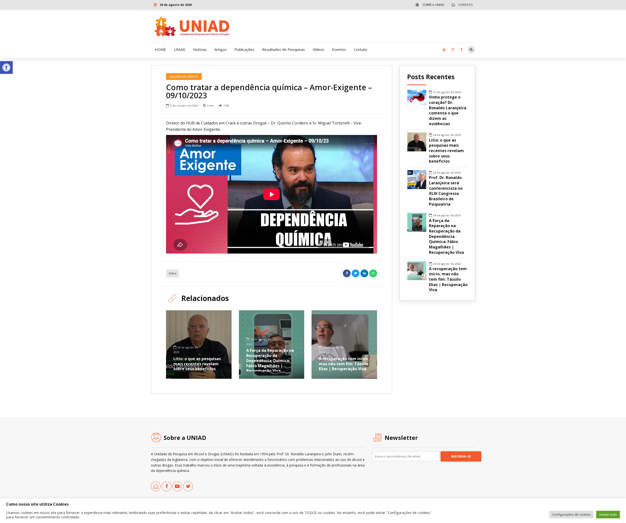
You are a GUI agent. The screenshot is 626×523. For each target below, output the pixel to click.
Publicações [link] (244, 49)
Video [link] (172, 273)
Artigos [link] (220, 49)
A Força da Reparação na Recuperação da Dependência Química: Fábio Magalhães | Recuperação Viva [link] (270, 360)
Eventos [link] (339, 49)
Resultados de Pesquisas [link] (283, 49)
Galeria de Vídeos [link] (183, 76)
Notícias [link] (200, 49)
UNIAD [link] (179, 49)
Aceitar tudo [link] (608, 514)
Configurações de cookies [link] (571, 514)
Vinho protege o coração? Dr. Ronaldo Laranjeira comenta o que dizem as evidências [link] (447, 110)
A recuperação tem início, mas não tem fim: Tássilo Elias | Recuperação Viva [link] (344, 364)
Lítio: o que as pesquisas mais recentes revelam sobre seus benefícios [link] (197, 364)
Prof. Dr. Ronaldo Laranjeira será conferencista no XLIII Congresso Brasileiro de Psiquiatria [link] (446, 191)
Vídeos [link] (318, 49)
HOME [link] (160, 49)
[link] (6, 67)
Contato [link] (360, 49)
